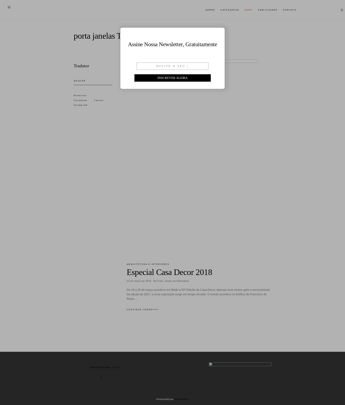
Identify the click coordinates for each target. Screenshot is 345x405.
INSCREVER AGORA (172, 78)
